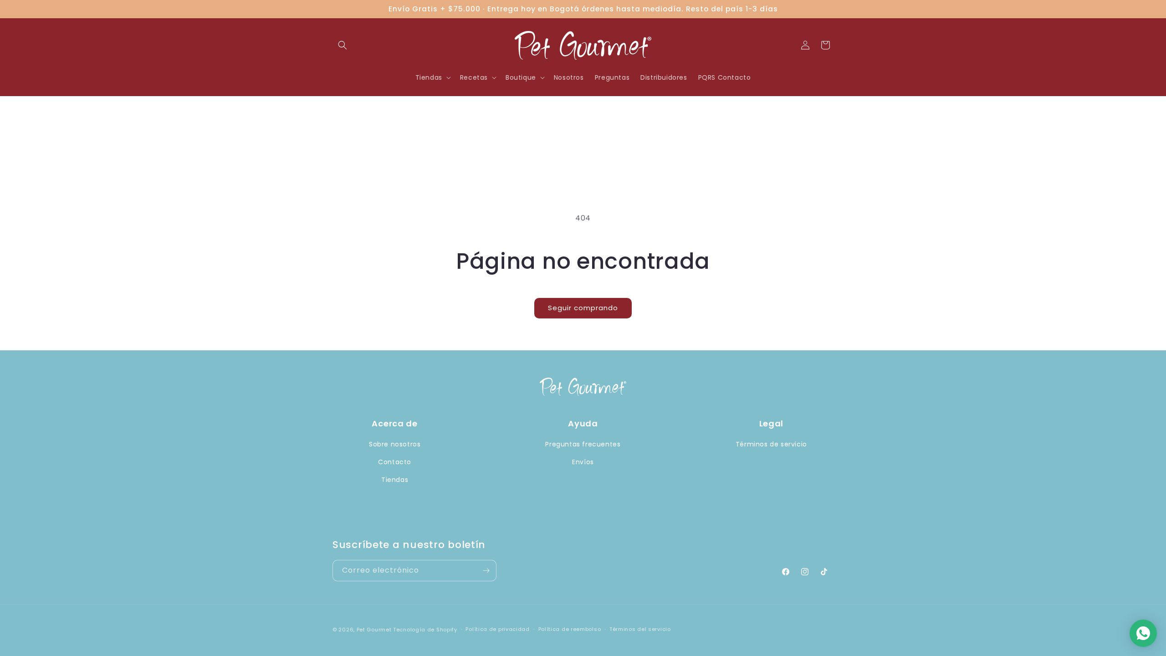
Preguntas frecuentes (582, 444)
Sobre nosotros (394, 444)
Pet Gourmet (374, 629)
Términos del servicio (640, 629)
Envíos (583, 461)
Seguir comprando (583, 308)
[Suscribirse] (486, 570)
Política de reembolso (569, 629)
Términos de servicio (771, 444)
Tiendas (394, 479)
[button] (342, 45)
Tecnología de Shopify (425, 629)
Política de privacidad (497, 629)
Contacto (394, 461)
